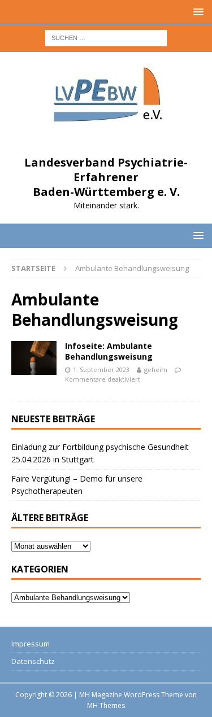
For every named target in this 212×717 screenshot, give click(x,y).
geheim (155, 369)
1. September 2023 (101, 369)
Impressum (30, 644)
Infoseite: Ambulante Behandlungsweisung (109, 350)
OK (106, 690)
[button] (196, 11)
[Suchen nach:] (106, 37)
